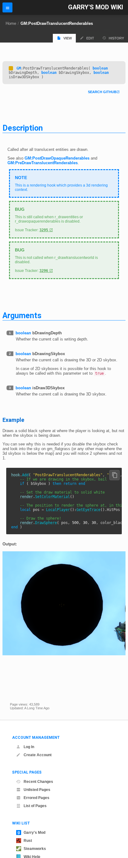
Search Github (102, 92)
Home (11, 23)
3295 (43, 230)
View (67, 38)
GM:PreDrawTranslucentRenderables (42, 162)
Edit (90, 38)
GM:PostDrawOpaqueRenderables (57, 158)
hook (15, 475)
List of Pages (35, 806)
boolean (100, 68)
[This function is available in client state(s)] (11, 68)
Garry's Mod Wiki (95, 7)
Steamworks (35, 849)
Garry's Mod (34, 832)
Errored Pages (36, 798)
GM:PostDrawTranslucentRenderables (57, 23)
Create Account (38, 755)
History (116, 38)
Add (25, 475)
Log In (29, 747)
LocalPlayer (58, 510)
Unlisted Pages (37, 790)
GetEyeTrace (88, 510)
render (26, 496)
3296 (43, 271)
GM (18, 68)
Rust (28, 840)
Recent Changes (38, 781)
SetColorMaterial (52, 496)
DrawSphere (46, 523)
